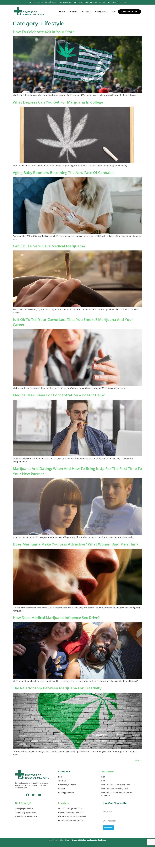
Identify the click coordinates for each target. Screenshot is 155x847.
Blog (113, 12)
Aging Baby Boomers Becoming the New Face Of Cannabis (63, 172)
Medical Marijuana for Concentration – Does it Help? (59, 395)
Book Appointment (129, 12)
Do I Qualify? (101, 12)
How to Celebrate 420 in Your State (43, 31)
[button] (62, 11)
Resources (87, 12)
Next (138, 760)
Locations (73, 12)
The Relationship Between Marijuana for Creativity (57, 688)
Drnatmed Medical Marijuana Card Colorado (89, 840)
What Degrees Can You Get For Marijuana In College (58, 102)
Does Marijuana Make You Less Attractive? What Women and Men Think (75, 544)
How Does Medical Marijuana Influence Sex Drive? (56, 617)
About (62, 12)
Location (63, 803)
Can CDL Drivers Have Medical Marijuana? (49, 246)
